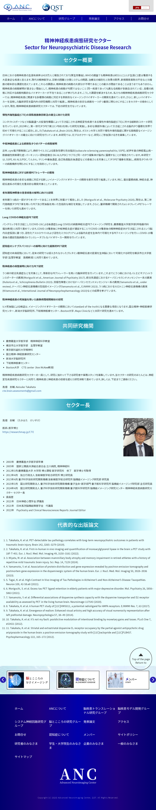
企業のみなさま (93, 743)
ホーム (11, 18)
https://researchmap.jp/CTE (18, 432)
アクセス (118, 18)
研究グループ (67, 18)
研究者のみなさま (26, 743)
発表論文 (94, 18)
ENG (145, 7)
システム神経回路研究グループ (30, 723)
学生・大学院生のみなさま (65, 745)
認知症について (59, 734)
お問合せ (20, 734)
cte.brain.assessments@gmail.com (21, 390)
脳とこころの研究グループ (65, 723)
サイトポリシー (128, 734)
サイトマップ (23, 756)
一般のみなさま (128, 743)
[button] (153, 680)
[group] (28, 680)
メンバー (89, 734)
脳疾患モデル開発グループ (134, 710)
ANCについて (37, 18)
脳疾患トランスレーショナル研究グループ (99, 710)
